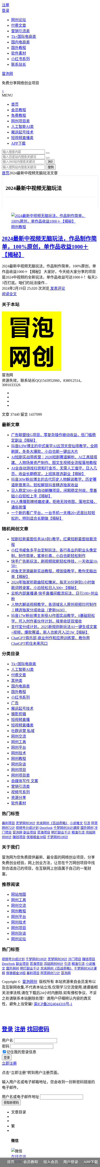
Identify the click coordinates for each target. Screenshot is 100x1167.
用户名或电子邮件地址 (20, 1097)
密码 (5, 1046)
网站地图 (18, 894)
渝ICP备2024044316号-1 (53, 1004)
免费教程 (18, 115)
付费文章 (18, 25)
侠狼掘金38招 (36, 837)
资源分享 (18, 798)
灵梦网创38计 (25, 823)
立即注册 (9, 1063)
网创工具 (18, 742)
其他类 (16, 681)
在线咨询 (18, 1157)
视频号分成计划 (27, 828)
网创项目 (18, 770)
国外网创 (86, 828)
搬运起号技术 (22, 132)
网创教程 (18, 227)
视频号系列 (20, 792)
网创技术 (18, 753)
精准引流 (78, 832)
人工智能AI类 (22, 127)
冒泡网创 (29, 982)
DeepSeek (46, 828)
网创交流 (18, 736)
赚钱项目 (19, 837)
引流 (87, 823)
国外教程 (18, 48)
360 (50, 161)
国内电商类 (20, 42)
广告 (15, 703)
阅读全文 (9, 294)
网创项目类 (20, 121)
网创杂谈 (18, 764)
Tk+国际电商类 (23, 37)
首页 (15, 104)
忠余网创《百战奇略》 (52, 823)
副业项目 (29, 832)
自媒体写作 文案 (24, 781)
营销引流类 (20, 31)
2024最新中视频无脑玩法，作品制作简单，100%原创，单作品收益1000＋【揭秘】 (49, 247)
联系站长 (18, 64)
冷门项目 (74, 959)
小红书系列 (20, 59)
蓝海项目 (43, 832)
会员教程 (18, 110)
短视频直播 (20, 720)
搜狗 (51, 167)
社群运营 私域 (22, 731)
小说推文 (76, 823)
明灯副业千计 (61, 832)
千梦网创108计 (57, 837)
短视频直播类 (22, 138)
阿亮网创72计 (50, 973)
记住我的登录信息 (21, 1052)
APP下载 (18, 143)
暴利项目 (8, 823)
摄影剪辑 (18, 714)
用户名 (7, 1040)
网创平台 (18, 747)
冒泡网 (7, 74)
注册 (5, 5)
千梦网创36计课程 (66, 828)
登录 (5, 11)
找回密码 (38, 1029)
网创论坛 (18, 20)
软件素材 (18, 53)
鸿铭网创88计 (53, 964)
